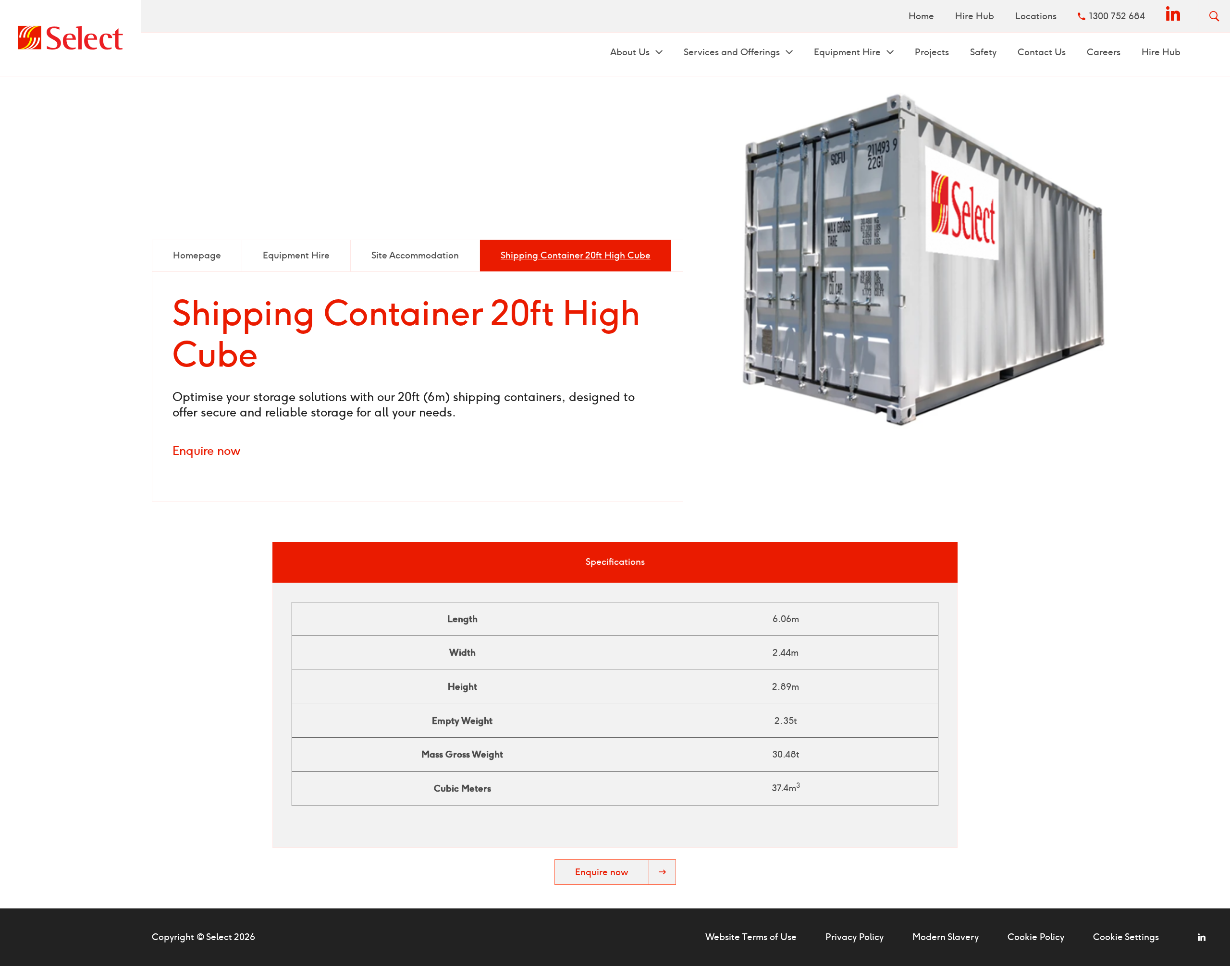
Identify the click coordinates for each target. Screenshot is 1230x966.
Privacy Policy (854, 936)
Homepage (197, 255)
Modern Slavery (945, 936)
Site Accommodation (415, 255)
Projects (932, 52)
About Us (631, 52)
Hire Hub (974, 16)
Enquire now (206, 450)
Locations (1036, 16)
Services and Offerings (733, 52)
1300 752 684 (1117, 16)
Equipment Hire (848, 52)
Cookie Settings (1126, 936)
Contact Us (1042, 52)
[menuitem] (921, 16)
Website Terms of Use (751, 936)
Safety (983, 52)
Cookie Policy (1036, 936)
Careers (1103, 52)
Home (921, 16)
